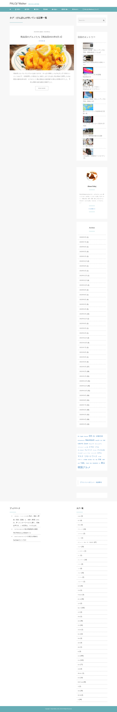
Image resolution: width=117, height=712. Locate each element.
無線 (79, 647)
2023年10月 (83, 285)
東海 (79, 638)
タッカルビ (81, 450)
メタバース (80, 581)
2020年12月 (83, 381)
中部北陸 (80, 594)
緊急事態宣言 (95, 463)
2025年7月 (82, 242)
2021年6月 (82, 352)
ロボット (80, 459)
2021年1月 (82, 376)
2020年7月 (82, 405)
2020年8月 (82, 400)
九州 (79, 603)
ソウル (97, 447)
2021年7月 (82, 347)
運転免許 (80, 673)
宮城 (99, 459)
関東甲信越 (80, 682)
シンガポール (81, 551)
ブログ (79, 573)
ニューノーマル (86, 453)
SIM (104, 440)
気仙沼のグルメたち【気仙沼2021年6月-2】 (41, 37)
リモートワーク (90, 456)
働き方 (79, 607)
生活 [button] (18, 9)
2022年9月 (82, 323)
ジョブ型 (86, 447)
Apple (81, 436)
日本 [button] (36, 9)
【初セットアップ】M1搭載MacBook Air (92, 76)
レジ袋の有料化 (88, 146)
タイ (79, 555)
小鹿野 (103, 459)
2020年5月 (82, 414)
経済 (79, 664)
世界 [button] (27, 9)
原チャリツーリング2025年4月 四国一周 (94, 112)
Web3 (79, 525)
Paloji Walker (54, 708)
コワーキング (80, 447)
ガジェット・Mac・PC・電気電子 (86, 542)
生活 (79, 656)
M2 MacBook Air (81, 440)
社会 (79, 660)
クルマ (79, 546)
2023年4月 (82, 309)
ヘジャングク (93, 453)
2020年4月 (82, 419)
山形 (79, 463)
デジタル (95, 450)
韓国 (79, 690)
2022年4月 (82, 333)
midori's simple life (18, 536)
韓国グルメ (84, 467)
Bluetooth (86, 436)
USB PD (80, 444)
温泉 (79, 642)
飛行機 (79, 695)
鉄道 (79, 677)
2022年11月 (83, 319)
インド (79, 538)
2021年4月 (82, 362)
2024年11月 (83, 261)
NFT (79, 520)
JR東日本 (99, 436)
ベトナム (80, 577)
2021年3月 (82, 366)
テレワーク (88, 450)
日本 (40, 41)
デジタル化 (101, 450)
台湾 (79, 612)
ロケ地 (99, 456)
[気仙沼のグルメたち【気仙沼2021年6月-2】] (42, 57)
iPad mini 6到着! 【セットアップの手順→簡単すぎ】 (94, 100)
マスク (80, 456)
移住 (91, 463)
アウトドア (80, 529)
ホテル (99, 453)
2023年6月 (82, 299)
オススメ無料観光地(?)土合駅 (92, 136)
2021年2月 (82, 371)
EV (94, 436)
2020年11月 (83, 386)
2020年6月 (82, 410)
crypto (79, 516)
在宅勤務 (85, 459)
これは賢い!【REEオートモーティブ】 (94, 157)
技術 (46, 9)
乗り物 (79, 599)
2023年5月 (82, 304)
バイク (79, 564)
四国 (79, 616)
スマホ (91, 447)
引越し (83, 463)
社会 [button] (55, 9)
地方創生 (90, 459)
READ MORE (41, 88)
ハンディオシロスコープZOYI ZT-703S (94, 125)
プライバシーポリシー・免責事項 (91, 482)
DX (90, 436)
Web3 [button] (76, 9)
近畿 (79, 669)
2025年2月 (82, 256)
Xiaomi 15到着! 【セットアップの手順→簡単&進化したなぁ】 (94, 51)
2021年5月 (82, 357)
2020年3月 (82, 424)
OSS (101, 440)
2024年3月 (82, 271)
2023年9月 (82, 290)
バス (79, 568)
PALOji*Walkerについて (91, 9)
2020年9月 (82, 395)
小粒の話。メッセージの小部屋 (21, 516)
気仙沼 (87, 463)
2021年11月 (83, 338)
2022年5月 (82, 328)
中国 (79, 590)
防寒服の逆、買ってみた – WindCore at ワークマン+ (91, 88)
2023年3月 (82, 314)
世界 (79, 586)
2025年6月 (82, 247)
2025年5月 (82, 251)
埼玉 (94, 459)
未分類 (79, 629)
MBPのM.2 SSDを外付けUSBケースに (94, 63)
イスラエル (80, 533)
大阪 (96, 459)
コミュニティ (98, 443)
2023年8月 (82, 295)
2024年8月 (82, 266)
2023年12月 (83, 275)
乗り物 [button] (65, 9)
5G (78, 436)
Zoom (86, 444)
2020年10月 (83, 390)
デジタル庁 (80, 453)
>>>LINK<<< (91, 209)
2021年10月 (83, 342)
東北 (42, 41)
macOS (97, 440)
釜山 (103, 463)
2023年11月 (83, 280)
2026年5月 (82, 237)
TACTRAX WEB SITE (19, 529)
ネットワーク (81, 559)
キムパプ (91, 443)
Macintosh (89, 440)
